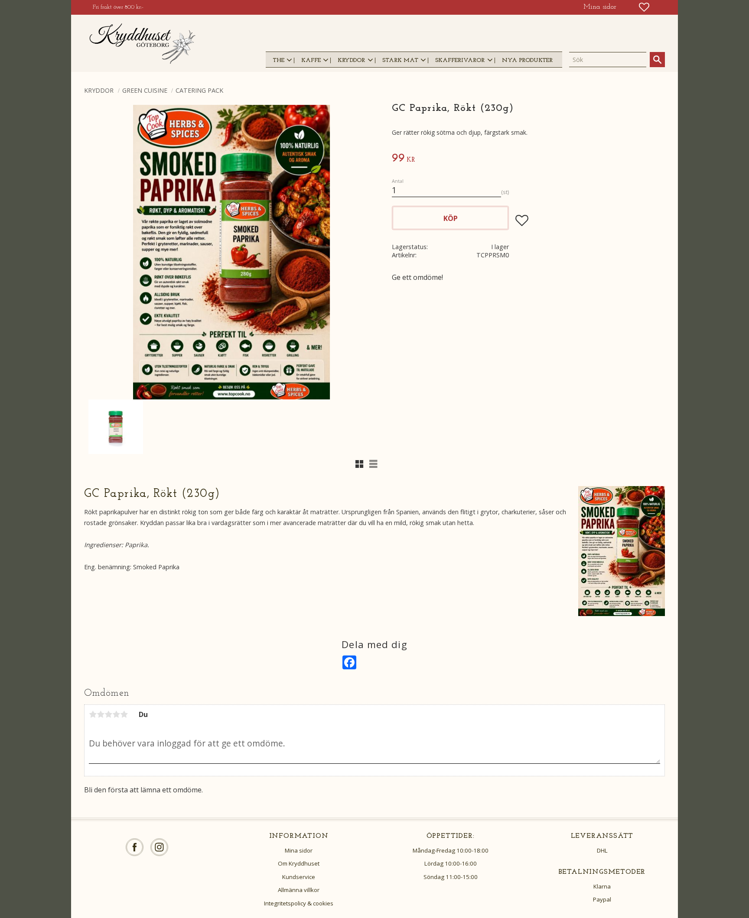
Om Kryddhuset (298, 863)
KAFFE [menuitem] (311, 60)
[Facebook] (134, 847)
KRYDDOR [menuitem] (351, 60)
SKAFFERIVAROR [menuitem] (460, 60)
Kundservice (298, 877)
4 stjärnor (116, 714)
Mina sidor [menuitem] (599, 6)
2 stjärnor (100, 714)
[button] (644, 7)
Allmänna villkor (298, 890)
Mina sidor (299, 850)
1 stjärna (93, 714)
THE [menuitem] (278, 60)
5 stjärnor (124, 714)
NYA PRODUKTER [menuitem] (527, 60)
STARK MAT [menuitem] (400, 60)
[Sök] (657, 59)
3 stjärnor (108, 714)
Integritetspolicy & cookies (298, 903)
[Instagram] (159, 847)
